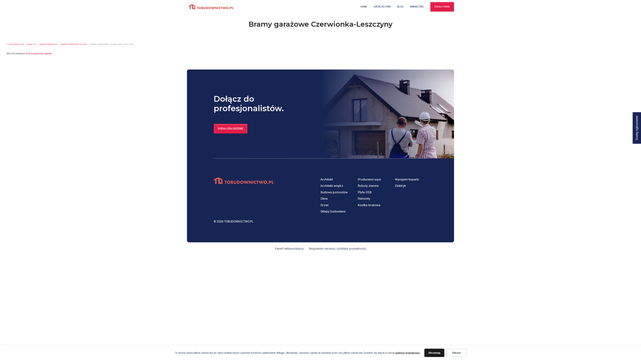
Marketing (417, 6)
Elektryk (400, 186)
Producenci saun (369, 179)
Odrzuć (456, 352)
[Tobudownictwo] (211, 6)
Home (363, 6)
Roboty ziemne (368, 186)
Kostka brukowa (369, 205)
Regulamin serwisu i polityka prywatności (337, 248)
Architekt (326, 179)
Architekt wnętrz (331, 186)
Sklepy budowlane (333, 211)
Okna (324, 198)
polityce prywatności (407, 352)
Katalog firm (382, 6)
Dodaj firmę (442, 6)
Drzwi (324, 205)
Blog (400, 6)
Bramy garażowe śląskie (39, 53)
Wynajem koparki (407, 179)
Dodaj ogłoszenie (230, 128)
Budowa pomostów (334, 192)
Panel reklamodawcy (289, 248)
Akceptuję (434, 352)
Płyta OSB (365, 192)
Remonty (364, 198)
